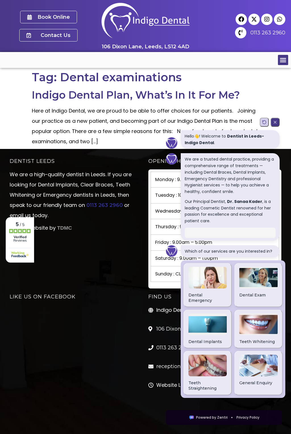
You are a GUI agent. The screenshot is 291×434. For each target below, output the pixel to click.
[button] (283, 60)
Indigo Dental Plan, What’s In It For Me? (136, 95)
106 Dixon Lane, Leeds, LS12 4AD (145, 46)
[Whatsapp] (279, 19)
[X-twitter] (254, 19)
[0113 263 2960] (240, 32)
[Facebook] (241, 19)
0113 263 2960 (267, 33)
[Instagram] (267, 19)
